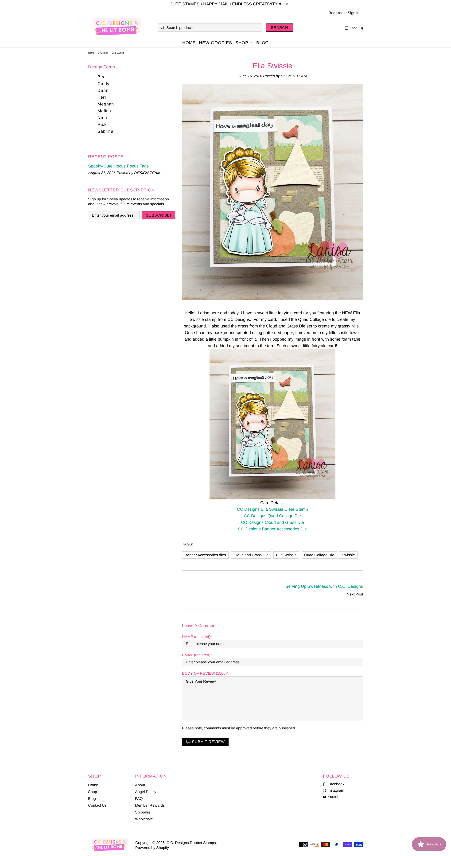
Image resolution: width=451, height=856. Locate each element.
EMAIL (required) (196, 655)
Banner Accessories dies (205, 555)
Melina (104, 111)
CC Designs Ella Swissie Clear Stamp (272, 509)
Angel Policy (145, 792)
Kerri (102, 97)
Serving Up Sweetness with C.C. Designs (324, 586)
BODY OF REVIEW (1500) (204, 673)
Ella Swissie (286, 555)
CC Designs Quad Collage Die (272, 516)
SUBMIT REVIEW (208, 742)
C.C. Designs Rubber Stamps (117, 27)
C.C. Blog (103, 52)
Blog (92, 799)
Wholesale (144, 819)
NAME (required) (196, 637)
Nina (102, 117)
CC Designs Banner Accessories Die (272, 529)
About (140, 785)
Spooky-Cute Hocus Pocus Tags (118, 166)
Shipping (142, 812)
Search (279, 28)
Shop (92, 792)
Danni (103, 90)
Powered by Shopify (152, 848)
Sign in (353, 13)
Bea (101, 76)
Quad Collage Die (319, 555)
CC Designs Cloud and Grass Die (272, 522)
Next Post (355, 594)
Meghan (105, 104)
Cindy (103, 83)
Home (91, 52)
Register (335, 13)
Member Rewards (150, 805)
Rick (102, 124)
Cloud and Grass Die (250, 555)
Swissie (348, 555)
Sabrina (105, 131)
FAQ (139, 799)
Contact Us (97, 805)
